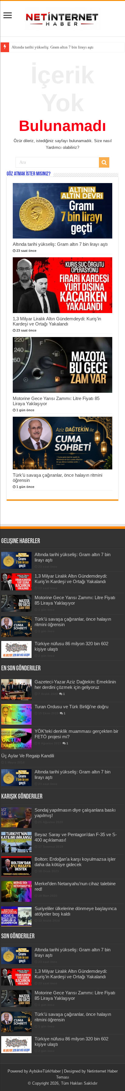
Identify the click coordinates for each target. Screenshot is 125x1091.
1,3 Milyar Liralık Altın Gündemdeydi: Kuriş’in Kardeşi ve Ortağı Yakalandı (57, 321)
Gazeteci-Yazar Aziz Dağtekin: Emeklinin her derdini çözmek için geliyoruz (75, 684)
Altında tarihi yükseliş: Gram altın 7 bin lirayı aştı (60, 244)
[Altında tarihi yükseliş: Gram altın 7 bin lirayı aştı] (16, 777)
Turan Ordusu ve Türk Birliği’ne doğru (71, 706)
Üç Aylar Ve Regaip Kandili (27, 755)
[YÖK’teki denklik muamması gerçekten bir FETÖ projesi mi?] (16, 739)
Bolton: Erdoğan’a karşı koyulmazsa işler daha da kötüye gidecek (75, 861)
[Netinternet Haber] (62, 17)
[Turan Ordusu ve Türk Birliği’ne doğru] (16, 714)
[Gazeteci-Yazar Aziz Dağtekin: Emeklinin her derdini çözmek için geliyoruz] (16, 689)
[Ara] (104, 162)
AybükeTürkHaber (45, 1071)
